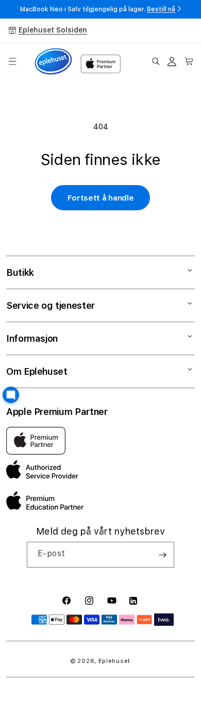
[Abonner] (162, 555)
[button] (12, 61)
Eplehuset (114, 661)
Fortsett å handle (101, 198)
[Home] (53, 61)
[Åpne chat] (11, 395)
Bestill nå (161, 9)
